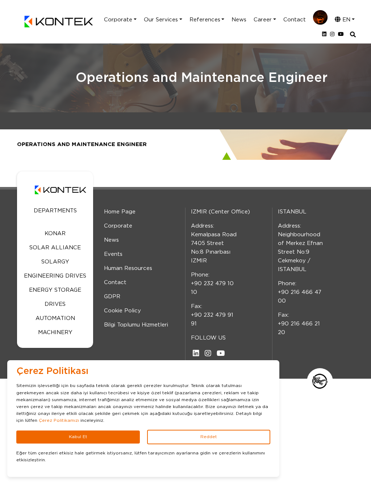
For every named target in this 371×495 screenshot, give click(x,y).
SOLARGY (55, 262)
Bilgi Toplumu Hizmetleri (136, 325)
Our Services (161, 19)
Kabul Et (78, 436)
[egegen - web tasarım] (320, 381)
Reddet (208, 436)
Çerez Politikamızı (59, 420)
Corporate (118, 19)
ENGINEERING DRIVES (55, 276)
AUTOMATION (55, 318)
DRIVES (55, 304)
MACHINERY (55, 332)
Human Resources (128, 268)
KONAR (55, 233)
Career (263, 19)
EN (345, 19)
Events (113, 254)
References (204, 19)
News (239, 19)
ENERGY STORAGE (55, 290)
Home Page (120, 212)
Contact (294, 19)
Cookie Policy (122, 310)
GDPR (112, 296)
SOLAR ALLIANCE (55, 247)
